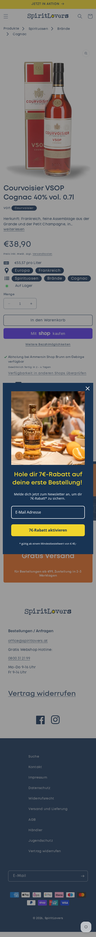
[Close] (87, 388)
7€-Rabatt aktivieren (48, 530)
